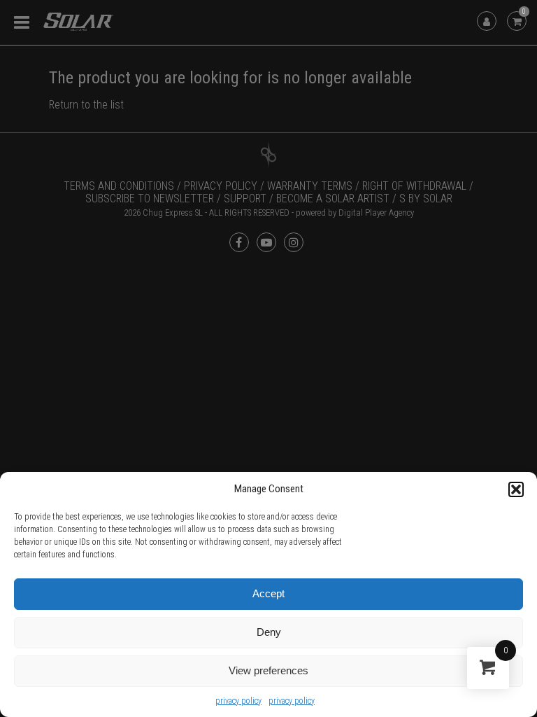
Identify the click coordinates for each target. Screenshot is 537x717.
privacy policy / (224, 186)
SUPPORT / (248, 198)
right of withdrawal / (417, 186)
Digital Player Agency (376, 212)
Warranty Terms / (313, 186)
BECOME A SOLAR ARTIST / (336, 198)
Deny (269, 632)
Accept (268, 593)
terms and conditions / (122, 186)
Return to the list (86, 104)
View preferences (268, 670)
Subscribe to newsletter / (153, 198)
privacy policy (238, 701)
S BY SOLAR (425, 198)
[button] (516, 489)
